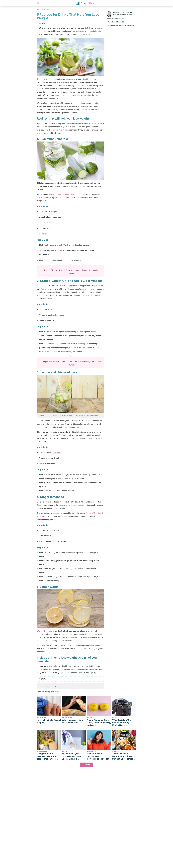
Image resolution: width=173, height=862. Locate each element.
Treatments (41, 718)
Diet (38, 9)
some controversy (88, 289)
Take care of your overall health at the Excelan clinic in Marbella (71, 756)
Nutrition (115, 751)
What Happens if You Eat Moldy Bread (72, 721)
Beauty (89, 718)
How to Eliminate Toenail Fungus (49, 721)
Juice (41, 463)
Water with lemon (44, 631)
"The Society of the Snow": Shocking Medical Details (121, 722)
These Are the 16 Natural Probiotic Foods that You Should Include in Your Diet (123, 756)
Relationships (42, 751)
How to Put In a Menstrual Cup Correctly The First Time (99, 756)
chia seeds (57, 452)
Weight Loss (45, 9)
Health (64, 751)
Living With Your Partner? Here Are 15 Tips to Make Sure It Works (47, 756)
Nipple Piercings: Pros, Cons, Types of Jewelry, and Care (99, 722)
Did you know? (67, 718)
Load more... (87, 765)
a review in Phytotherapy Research (61, 194)
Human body (91, 751)
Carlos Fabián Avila (125, 15)
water (59, 251)
